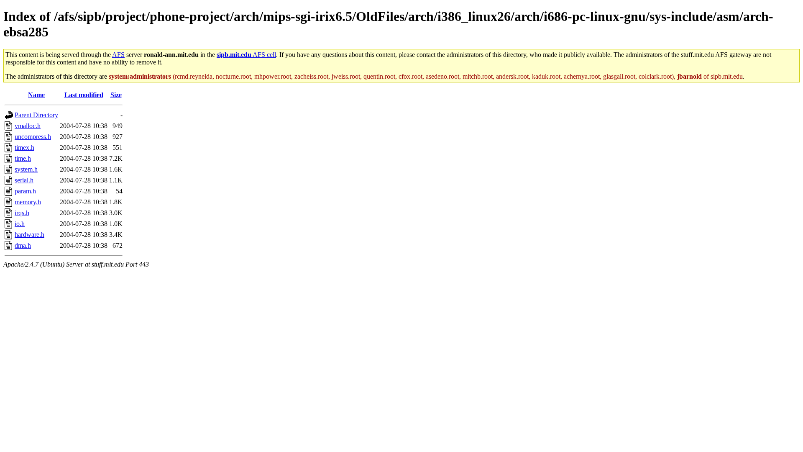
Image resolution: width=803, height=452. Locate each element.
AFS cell (246, 54)
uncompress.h (33, 136)
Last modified (83, 94)
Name (36, 94)
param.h (25, 191)
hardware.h (29, 234)
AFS (118, 54)
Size (116, 94)
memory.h (28, 201)
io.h (20, 223)
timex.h (24, 147)
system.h (26, 169)
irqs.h (22, 212)
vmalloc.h (28, 125)
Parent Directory (36, 114)
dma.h (23, 245)
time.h (23, 158)
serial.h (24, 180)
